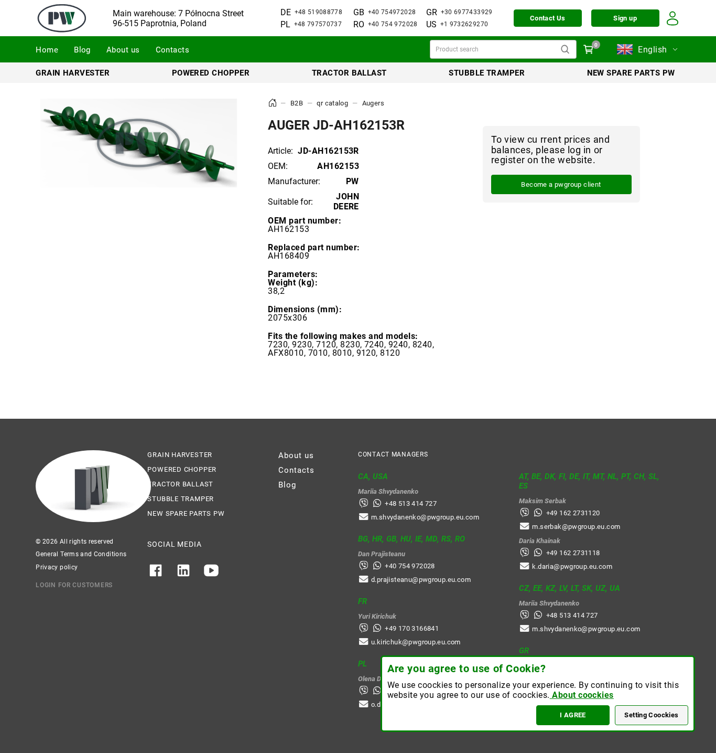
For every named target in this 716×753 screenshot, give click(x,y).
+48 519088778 (319, 12)
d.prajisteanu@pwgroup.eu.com (421, 580)
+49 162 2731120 (573, 513)
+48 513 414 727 (411, 503)
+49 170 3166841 (412, 628)
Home (47, 50)
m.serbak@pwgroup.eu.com (576, 527)
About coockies (582, 695)
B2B (296, 103)
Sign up (625, 18)
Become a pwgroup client (561, 185)
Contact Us (548, 18)
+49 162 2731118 (573, 553)
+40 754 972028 (393, 24)
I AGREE (573, 715)
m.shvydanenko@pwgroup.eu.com (425, 517)
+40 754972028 (392, 12)
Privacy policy (57, 567)
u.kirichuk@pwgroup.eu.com (416, 642)
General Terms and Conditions (81, 554)
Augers (373, 103)
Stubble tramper (487, 73)
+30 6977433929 (467, 12)
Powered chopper (211, 73)
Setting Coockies (651, 715)
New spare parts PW (631, 73)
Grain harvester (73, 73)
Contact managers (393, 454)
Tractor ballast (349, 73)
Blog (82, 50)
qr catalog (332, 103)
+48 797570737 (318, 24)
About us (123, 50)
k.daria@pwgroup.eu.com (572, 566)
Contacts (173, 50)
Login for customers (74, 585)
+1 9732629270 (464, 24)
